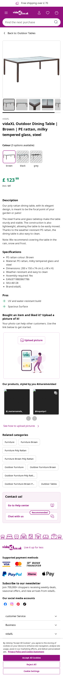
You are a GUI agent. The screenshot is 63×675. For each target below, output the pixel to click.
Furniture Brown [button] (29, 442)
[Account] (39, 13)
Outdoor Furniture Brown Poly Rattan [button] (21, 483)
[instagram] (11, 604)
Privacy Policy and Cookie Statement (26, 651)
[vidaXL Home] (20, 12)
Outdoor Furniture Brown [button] (43, 467)
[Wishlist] (48, 13)
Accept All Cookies (31, 657)
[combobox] (31, 22)
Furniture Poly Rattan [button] (15, 450)
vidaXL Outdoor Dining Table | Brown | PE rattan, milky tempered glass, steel (30, 129)
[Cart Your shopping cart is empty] (56, 13)
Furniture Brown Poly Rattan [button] (19, 458)
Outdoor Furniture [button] (14, 467)
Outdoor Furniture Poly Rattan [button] (20, 475)
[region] (31, 656)
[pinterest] (18, 604)
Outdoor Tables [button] (49, 483)
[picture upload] (31, 361)
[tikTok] (24, 604)
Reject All (31, 664)
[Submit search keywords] (56, 21)
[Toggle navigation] (6, 12)
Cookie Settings (31, 671)
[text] (10, 181)
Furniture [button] (9, 442)
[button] (9, 161)
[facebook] (5, 604)
